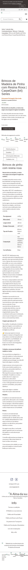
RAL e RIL (14, 532)
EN (19, 9)
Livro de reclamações (14, 528)
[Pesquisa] (20, 19)
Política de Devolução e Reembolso (14, 525)
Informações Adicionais (13, 156)
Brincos (15, 31)
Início (3, 29)
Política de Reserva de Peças (14, 518)
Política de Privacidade (14, 514)
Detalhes (8, 152)
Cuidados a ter (10, 159)
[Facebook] (4, 10)
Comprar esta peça (8, 128)
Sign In (25, 9)
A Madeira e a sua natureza (14, 511)
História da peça (10, 149)
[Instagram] (1, 10)
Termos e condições (14, 507)
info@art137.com (14, 484)
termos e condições (16, 3)
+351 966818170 (14, 487)
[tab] (10, 149)
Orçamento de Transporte (14, 521)
